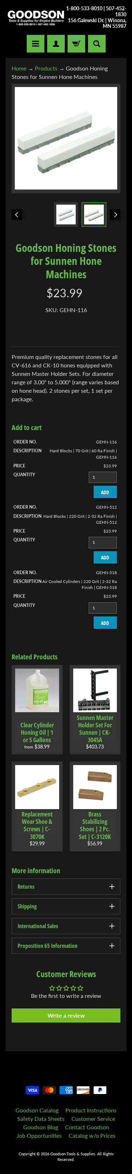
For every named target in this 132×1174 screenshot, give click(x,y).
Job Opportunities (39, 1135)
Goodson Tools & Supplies (72, 1153)
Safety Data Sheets (40, 1118)
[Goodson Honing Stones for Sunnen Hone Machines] (94, 214)
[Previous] (17, 214)
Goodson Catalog (36, 1110)
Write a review (66, 1015)
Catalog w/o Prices (92, 1135)
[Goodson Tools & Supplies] (36, 17)
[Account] (56, 43)
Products (46, 68)
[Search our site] (97, 43)
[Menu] (35, 43)
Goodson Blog (40, 1127)
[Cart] (76, 43)
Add (105, 492)
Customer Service (93, 1118)
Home (19, 68)
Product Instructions (91, 1110)
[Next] (115, 214)
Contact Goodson (87, 1127)
